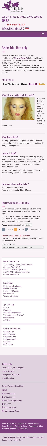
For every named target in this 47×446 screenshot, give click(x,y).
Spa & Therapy (9, 334)
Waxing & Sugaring (10, 296)
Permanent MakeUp (11, 291)
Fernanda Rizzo (16, 440)
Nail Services (8, 293)
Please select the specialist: (13, 225)
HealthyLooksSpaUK (11, 411)
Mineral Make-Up (21, 58)
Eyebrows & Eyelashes (12, 286)
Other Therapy (9, 317)
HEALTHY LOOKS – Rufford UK (14, 423)
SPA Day (6, 320)
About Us (13, 428)
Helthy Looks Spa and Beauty (21, 6)
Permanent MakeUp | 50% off (14, 269)
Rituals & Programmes (12, 312)
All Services (8, 344)
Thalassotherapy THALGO (13, 315)
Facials (6, 307)
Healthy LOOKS (9, 407)
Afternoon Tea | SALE (11, 267)
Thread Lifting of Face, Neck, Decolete (18, 264)
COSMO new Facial (11, 274)
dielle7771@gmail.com (12, 400)
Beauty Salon (8, 331)
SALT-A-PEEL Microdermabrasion (16, 272)
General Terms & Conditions (13, 386)
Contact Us (23, 428)
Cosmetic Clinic (9, 336)
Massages (7, 310)
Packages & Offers (10, 339)
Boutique (6, 341)
